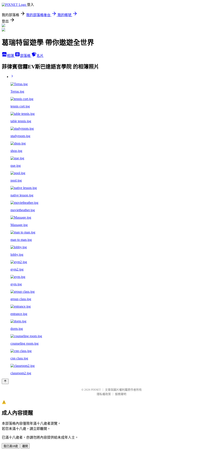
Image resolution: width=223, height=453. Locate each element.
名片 (40, 56)
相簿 (11, 56)
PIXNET (96, 389)
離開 (25, 446)
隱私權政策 (104, 394)
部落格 (25, 56)
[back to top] (5, 381)
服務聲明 (120, 394)
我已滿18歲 (10, 446)
